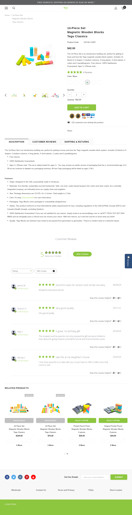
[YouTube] (33, 477)
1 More (19, 445)
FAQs (91, 490)
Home (7, 15)
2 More (82, 445)
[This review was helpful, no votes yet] (114, 298)
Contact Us (41, 490)
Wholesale (16, 490)
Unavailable (19, 420)
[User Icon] (115, 8)
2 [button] (67, 453)
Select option (81, 420)
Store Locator (116, 490)
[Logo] (65, 8)
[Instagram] (20, 477)
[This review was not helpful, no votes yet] (118, 298)
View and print (28, 197)
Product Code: (73, 42)
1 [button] (64, 453)
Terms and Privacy (66, 490)
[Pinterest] (26, 477)
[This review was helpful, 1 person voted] (114, 347)
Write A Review (82, 254)
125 (73, 122)
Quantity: (71, 90)
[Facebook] (7, 477)
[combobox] (22, 271)
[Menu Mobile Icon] (6, 8)
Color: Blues (72, 76)
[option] (35, 57)
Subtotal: (71, 100)
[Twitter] (13, 477)
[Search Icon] (14, 8)
